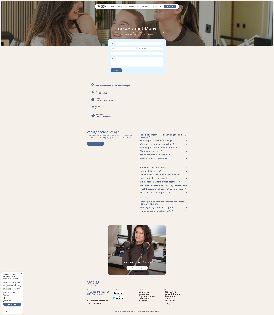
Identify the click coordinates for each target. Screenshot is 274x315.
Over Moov (131, 6)
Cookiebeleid (141, 311)
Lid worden (156, 6)
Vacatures (169, 300)
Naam (113, 43)
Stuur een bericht (95, 144)
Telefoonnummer (143, 48)
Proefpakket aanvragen (136, 268)
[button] (12, 311)
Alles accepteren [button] (12, 304)
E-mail (114, 48)
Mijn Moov (145, 6)
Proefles (169, 6)
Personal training (147, 296)
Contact (138, 6)
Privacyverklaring (131, 311)
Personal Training (122, 6)
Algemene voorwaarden (152, 311)
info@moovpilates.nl (97, 300)
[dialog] (12, 293)
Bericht (114, 58)
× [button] (21, 273)
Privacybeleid (13, 289)
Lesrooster (113, 6)
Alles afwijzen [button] (12, 307)
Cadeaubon (170, 292)
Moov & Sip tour (172, 294)
